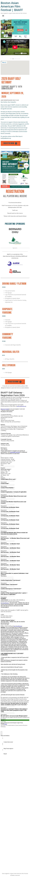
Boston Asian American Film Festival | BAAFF (12, 6)
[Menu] (3, 16)
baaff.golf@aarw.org (6, 138)
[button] (2, 57)
